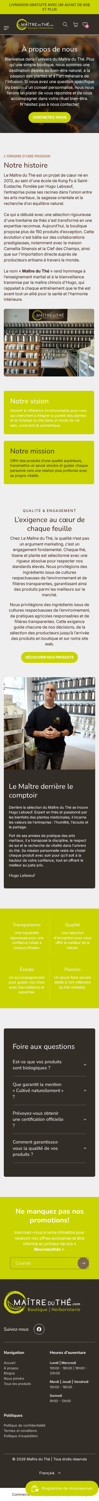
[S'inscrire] (83, 1263)
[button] (7, 28)
